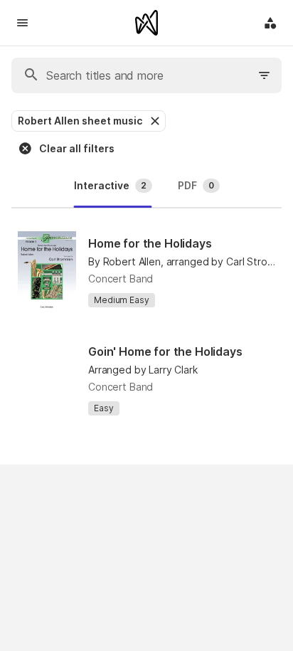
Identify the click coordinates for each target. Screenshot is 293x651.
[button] (153, 121)
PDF (196, 185)
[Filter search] (264, 75)
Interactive (110, 185)
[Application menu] (270, 23)
